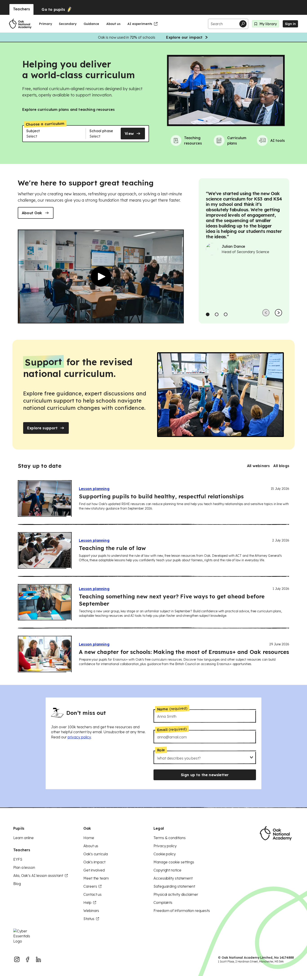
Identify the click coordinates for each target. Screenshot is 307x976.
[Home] (20, 24)
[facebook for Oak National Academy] (27, 959)
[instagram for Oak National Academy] (16, 959)
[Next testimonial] (278, 312)
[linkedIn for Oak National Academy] (38, 959)
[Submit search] (243, 23)
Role (161, 750)
